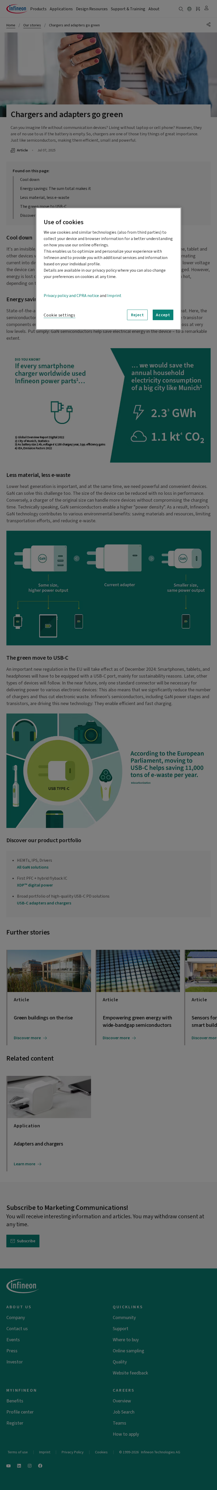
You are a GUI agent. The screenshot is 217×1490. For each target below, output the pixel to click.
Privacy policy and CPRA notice (71, 296)
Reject (137, 315)
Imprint (114, 296)
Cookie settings (59, 315)
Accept (163, 315)
